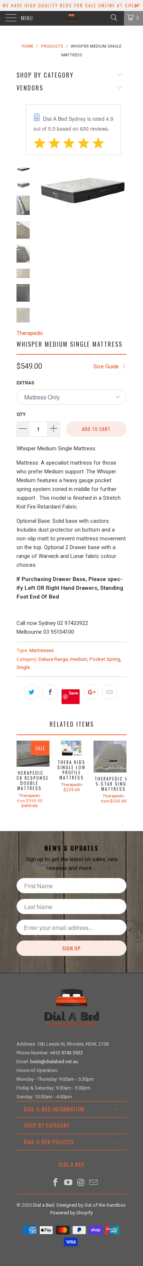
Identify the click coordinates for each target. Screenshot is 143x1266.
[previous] (42, 233)
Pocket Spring (104, 659)
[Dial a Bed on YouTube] (68, 1183)
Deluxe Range (53, 659)
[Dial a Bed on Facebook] (55, 1183)
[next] (119, 233)
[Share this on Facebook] (50, 692)
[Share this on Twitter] (31, 692)
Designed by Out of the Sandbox (90, 1205)
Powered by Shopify (71, 1212)
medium (78, 659)
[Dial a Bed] (71, 18)
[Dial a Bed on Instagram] (81, 1183)
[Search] (113, 17)
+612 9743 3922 (66, 1052)
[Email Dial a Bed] (93, 1183)
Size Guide (107, 366)
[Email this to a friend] (109, 692)
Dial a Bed (43, 1205)
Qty (21, 414)
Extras (25, 383)
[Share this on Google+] (91, 692)
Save (73, 693)
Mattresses (41, 650)
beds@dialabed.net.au (54, 1061)
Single (23, 667)
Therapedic (29, 333)
